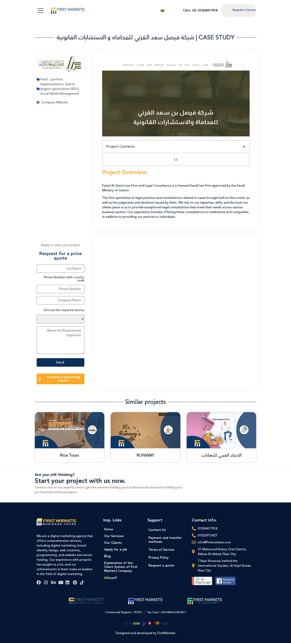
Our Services (114, 536)
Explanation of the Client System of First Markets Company (121, 567)
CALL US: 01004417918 (200, 10)
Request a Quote (244, 10)
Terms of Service (161, 549)
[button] (244, 146)
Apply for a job (115, 549)
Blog (107, 556)
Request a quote (161, 565)
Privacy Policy (158, 557)
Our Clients (113, 542)
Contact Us (156, 530)
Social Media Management (59, 93)
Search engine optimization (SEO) (59, 86)
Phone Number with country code (64, 279)
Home (108, 529)
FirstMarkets (166, 633)
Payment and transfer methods (165, 539)
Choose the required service (64, 310)
